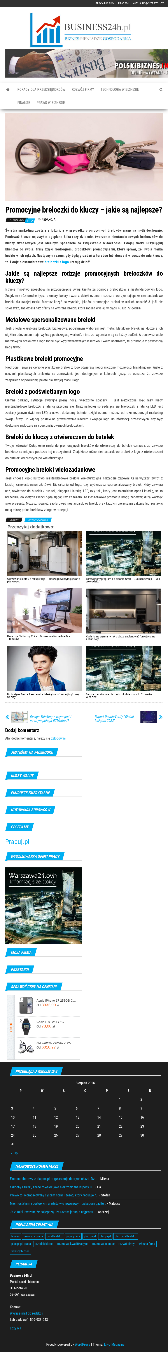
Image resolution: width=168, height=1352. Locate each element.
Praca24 (123, 3)
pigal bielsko (55, 1236)
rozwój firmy (127, 1244)
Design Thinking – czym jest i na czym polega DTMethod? (50, 719)
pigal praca (73, 1236)
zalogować (58, 738)
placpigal (105, 1236)
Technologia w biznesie (120, 89)
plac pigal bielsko (125, 1236)
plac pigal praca (21, 1244)
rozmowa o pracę (103, 1244)
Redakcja (49, 219)
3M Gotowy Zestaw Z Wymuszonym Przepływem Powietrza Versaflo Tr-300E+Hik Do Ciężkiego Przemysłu (57, 1042)
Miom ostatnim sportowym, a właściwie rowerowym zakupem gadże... (58, 1203)
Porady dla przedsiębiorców (41, 89)
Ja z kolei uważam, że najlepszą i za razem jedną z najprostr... (52, 1212)
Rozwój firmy (83, 89)
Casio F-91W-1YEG (50, 1021)
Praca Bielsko (105, 3)
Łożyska (15, 1328)
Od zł (48, 1005)
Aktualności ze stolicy (148, 3)
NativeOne (84, 705)
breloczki (52, 262)
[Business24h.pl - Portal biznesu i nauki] (84, 30)
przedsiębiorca (44, 1244)
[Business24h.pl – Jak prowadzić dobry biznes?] (8, 89)
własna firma (146, 1244)
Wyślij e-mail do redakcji (26, 1313)
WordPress (82, 1344)
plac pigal (90, 1236)
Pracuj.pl (17, 841)
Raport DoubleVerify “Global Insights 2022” (114, 719)
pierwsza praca (33, 1236)
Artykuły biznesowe (38, 519)
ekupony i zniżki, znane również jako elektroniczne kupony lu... (52, 1187)
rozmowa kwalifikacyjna (72, 1244)
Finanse (23, 103)
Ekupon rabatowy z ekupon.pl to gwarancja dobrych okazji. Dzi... (53, 1179)
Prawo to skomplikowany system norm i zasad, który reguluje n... (54, 1195)
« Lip (14, 1153)
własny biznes (20, 1251)
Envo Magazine (114, 1344)
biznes (15, 1236)
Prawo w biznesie (51, 103)
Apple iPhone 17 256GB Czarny (57, 1000)
